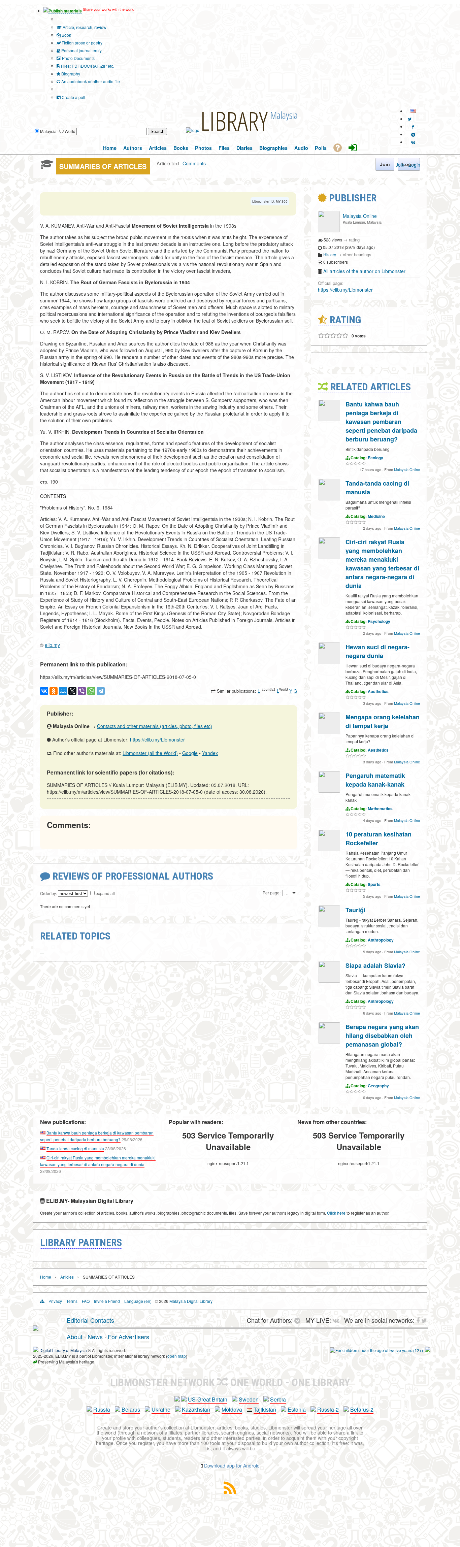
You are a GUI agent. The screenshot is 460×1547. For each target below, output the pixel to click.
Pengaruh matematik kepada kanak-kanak (375, 780)
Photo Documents (78, 58)
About (75, 1336)
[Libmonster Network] (376, 1350)
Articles (67, 1277)
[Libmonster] (35, 1328)
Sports (374, 884)
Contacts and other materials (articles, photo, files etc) (154, 726)
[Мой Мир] (63, 691)
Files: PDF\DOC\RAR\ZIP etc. (87, 66)
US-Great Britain (207, 1399)
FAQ (86, 1301)
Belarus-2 (361, 1409)
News (95, 1336)
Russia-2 (328, 1409)
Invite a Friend (107, 1301)
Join (400, 164)
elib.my (52, 644)
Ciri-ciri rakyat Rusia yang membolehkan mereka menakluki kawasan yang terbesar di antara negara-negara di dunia (382, 563)
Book (66, 35)
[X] (72, 691)
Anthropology (381, 940)
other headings (357, 254)
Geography (378, 1086)
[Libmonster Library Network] (427, 1350)
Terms (71, 1301)
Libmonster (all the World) (150, 753)
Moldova (232, 1409)
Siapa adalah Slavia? (375, 965)
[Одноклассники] (54, 691)
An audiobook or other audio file (90, 81)
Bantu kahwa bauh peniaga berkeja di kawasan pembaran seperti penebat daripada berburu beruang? (381, 421)
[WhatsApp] (91, 691)
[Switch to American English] (413, 111)
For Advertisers (128, 1336)
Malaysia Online (360, 215)
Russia (101, 1409)
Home (45, 1277)
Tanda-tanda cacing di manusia (75, 1148)
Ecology (375, 458)
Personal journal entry (81, 50)
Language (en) (138, 1301)
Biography (70, 73)
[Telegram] (101, 691)
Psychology (379, 621)
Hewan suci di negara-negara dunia (377, 651)
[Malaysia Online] (328, 230)
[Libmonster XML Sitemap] (230, 1492)
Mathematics (380, 808)
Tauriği (355, 910)
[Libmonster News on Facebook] (413, 126)
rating (354, 239)
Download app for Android (232, 1465)
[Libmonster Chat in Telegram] (299, 1320)
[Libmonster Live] (413, 142)
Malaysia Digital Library (190, 1301)
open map (176, 1356)
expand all (105, 893)
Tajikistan (265, 1409)
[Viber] (82, 691)
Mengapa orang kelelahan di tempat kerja (383, 721)
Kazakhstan (196, 1409)
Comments (194, 163)
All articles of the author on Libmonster (364, 271)
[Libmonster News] (410, 119)
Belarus (131, 1409)
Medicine (376, 516)
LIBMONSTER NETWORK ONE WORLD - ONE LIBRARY (230, 1382)
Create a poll (73, 97)
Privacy (55, 1301)
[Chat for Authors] (413, 134)
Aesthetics (378, 691)
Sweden (249, 1399)
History (329, 254)
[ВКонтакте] (44, 691)
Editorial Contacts (90, 1320)
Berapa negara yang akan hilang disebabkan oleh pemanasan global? (382, 1035)
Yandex (210, 753)
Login (414, 164)
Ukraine (161, 1409)
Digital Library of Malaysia (63, 1350)
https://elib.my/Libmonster (157, 739)
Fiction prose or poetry (81, 42)
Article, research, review (84, 27)
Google (190, 753)
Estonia (297, 1409)
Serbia (278, 1399)
